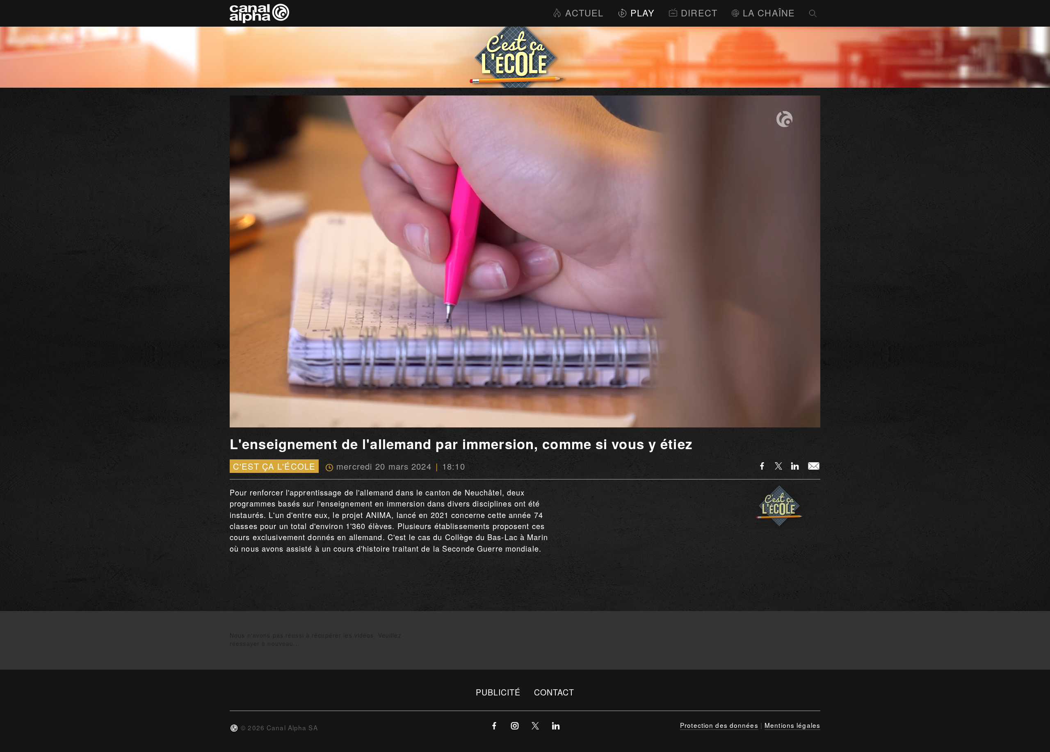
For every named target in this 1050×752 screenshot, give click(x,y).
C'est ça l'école (274, 466)
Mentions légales (792, 724)
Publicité (498, 692)
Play (642, 12)
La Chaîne (769, 12)
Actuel (584, 12)
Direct (699, 12)
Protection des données (719, 724)
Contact (554, 692)
